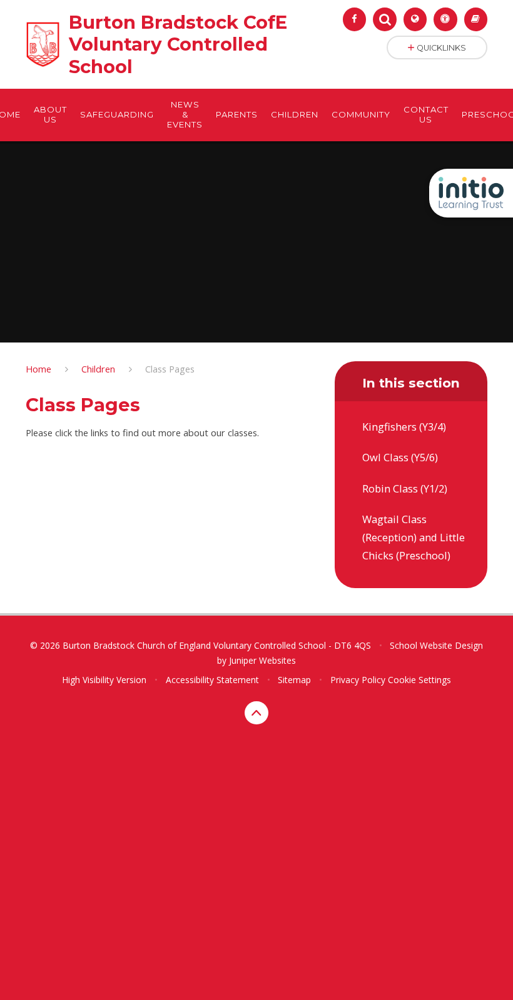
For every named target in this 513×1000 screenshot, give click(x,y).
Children (98, 368)
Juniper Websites (262, 660)
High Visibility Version (104, 680)
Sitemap (294, 680)
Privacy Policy (357, 680)
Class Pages (170, 368)
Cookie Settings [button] (419, 680)
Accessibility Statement (212, 680)
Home (38, 368)
